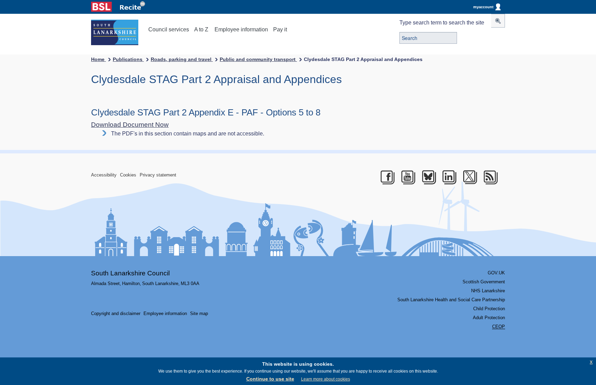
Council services (168, 29)
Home (98, 59)
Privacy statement (158, 175)
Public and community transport (258, 59)
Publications (128, 59)
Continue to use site (270, 379)
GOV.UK (496, 272)
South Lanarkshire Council (130, 273)
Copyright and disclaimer (115, 313)
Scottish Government (484, 281)
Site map (199, 313)
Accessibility (104, 175)
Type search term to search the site (441, 23)
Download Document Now (130, 124)
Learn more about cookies (325, 379)
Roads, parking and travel (182, 59)
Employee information (241, 29)
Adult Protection (489, 317)
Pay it (280, 29)
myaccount (483, 7)
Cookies (128, 175)
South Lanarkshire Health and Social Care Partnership (451, 299)
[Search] (498, 21)
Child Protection (489, 308)
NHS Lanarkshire (488, 290)
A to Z (201, 29)
